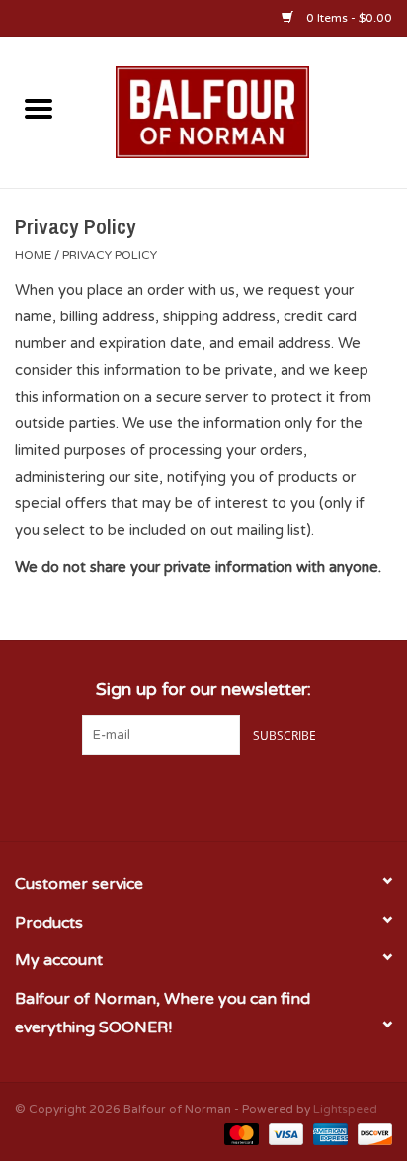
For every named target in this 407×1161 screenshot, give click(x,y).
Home (33, 255)
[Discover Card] (371, 1133)
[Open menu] (38, 108)
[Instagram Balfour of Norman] (239, 795)
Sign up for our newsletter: (203, 689)
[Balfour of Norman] (242, 111)
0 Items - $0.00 (347, 18)
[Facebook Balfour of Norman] (168, 795)
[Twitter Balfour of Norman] (203, 795)
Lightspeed (345, 1109)
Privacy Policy (109, 255)
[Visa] (284, 1133)
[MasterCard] (239, 1133)
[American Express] (328, 1133)
